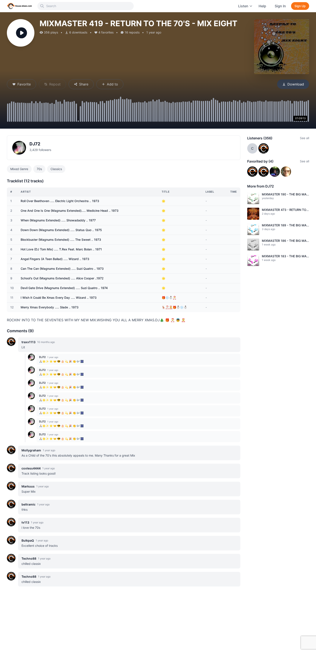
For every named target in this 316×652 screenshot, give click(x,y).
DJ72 (34, 143)
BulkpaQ (27, 540)
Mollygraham (31, 450)
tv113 (25, 522)
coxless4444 (31, 468)
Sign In (280, 6)
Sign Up (300, 6)
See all (304, 138)
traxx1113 (28, 342)
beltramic (28, 504)
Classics (56, 169)
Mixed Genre (19, 169)
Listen (243, 6)
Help (262, 6)
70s (39, 169)
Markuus (28, 486)
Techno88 (28, 558)
